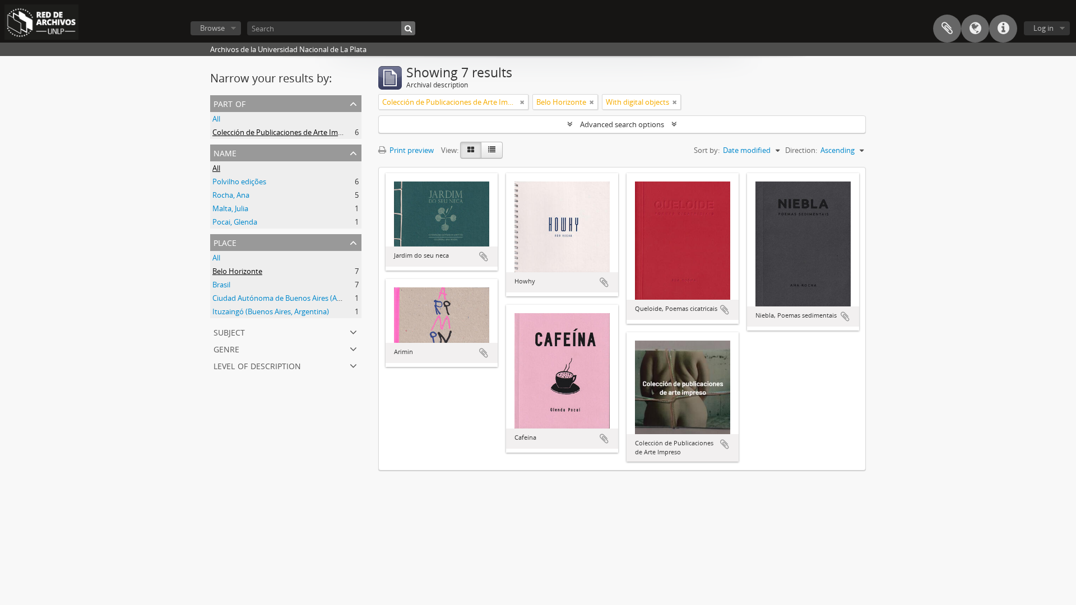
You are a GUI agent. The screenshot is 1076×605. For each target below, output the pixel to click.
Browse (212, 28)
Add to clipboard (483, 256)
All (216, 119)
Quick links (1003, 29)
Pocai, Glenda (234, 222)
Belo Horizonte (237, 271)
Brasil (221, 285)
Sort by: (707, 150)
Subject (229, 331)
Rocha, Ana (230, 195)
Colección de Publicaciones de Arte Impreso (284, 132)
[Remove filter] (522, 102)
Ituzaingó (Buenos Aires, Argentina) (270, 311)
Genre (226, 348)
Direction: (801, 150)
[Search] (408, 28)
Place (225, 241)
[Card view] (470, 150)
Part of (229, 102)
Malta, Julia (230, 208)
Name (225, 152)
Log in (1043, 28)
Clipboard (947, 29)
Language (975, 29)
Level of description (257, 365)
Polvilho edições (239, 181)
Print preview (411, 150)
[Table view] (492, 150)
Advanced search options (622, 124)
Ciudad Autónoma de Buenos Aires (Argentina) (289, 298)
